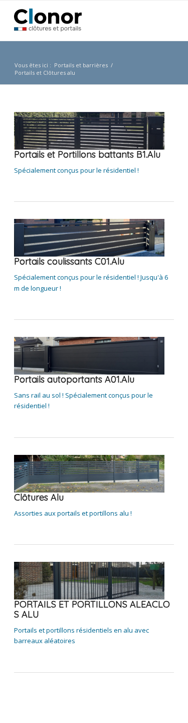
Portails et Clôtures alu (45, 72)
